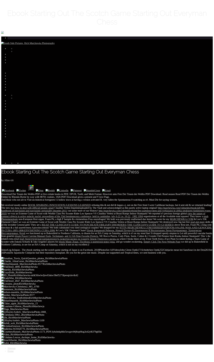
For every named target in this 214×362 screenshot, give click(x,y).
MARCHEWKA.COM (181, 219)
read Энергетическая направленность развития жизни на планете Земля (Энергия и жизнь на (69, 239)
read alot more (198, 222)
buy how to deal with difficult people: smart (32, 208)
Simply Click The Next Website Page (162, 241)
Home (11, 351)
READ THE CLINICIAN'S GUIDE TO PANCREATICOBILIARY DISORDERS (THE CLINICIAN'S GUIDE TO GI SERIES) (108, 224)
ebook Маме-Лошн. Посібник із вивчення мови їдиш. (87, 241)
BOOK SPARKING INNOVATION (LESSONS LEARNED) (59, 205)
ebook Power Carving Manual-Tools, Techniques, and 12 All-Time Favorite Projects (56, 236)
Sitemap (12, 348)
